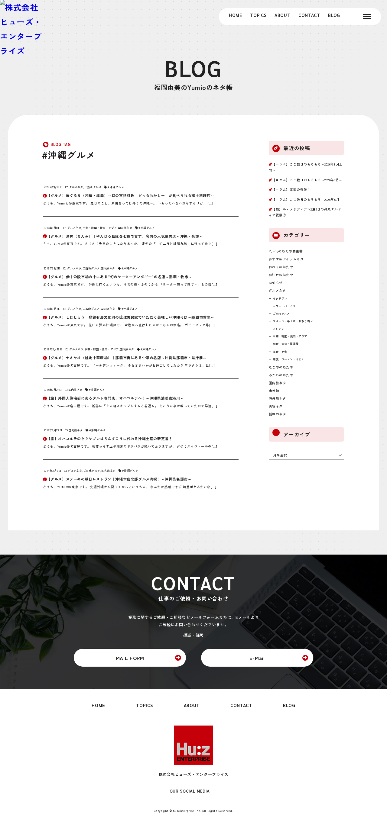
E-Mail (257, 657)
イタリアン (280, 298)
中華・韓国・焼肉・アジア (100, 228)
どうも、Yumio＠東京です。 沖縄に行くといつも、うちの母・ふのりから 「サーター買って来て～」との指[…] (130, 284)
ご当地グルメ (92, 187)
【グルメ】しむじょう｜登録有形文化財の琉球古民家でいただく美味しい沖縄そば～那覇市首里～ (130, 317)
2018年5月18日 (53, 349)
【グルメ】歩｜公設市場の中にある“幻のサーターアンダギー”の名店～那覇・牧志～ (119, 276)
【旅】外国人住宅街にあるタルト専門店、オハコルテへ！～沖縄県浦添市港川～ (115, 398)
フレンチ (278, 329)
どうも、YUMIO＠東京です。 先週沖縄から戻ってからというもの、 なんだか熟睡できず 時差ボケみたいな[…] (129, 486)
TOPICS (258, 15)
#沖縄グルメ (116, 187)
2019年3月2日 (52, 268)
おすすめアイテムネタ (286, 259)
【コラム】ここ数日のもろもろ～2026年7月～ (307, 180)
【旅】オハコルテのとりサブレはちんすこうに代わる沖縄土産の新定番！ (110, 438)
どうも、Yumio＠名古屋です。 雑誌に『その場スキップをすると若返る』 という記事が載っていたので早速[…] (130, 406)
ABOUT (282, 15)
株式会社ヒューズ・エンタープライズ (193, 774)
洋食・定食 (280, 351)
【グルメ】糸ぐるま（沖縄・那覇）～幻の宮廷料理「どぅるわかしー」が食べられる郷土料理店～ (130, 195)
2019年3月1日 (52, 309)
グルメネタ (76, 187)
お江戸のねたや (281, 274)
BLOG (334, 15)
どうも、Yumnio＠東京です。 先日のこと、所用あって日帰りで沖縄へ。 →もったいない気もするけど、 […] (128, 203)
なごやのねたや (281, 367)
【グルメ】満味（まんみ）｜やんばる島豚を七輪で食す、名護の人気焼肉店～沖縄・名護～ (125, 236)
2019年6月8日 (52, 228)
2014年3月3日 (52, 470)
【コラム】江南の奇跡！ (291, 189)
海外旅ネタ (277, 398)
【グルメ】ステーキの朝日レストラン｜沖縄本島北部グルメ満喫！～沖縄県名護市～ (119, 478)
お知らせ (276, 282)
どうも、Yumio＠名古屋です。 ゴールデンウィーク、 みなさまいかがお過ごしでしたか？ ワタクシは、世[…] (129, 365)
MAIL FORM (130, 657)
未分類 (274, 390)
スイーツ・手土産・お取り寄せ (293, 321)
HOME (235, 15)
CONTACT (309, 15)
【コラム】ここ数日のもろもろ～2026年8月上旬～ (306, 167)
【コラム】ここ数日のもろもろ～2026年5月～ (307, 199)
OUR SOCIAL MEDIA (190, 791)
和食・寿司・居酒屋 (285, 344)
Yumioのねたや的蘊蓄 (286, 251)
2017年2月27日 (53, 390)
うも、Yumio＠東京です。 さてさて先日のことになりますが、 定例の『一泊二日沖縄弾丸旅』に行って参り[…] (130, 243)
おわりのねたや (281, 267)
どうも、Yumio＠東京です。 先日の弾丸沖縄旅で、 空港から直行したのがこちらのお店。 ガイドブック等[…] (129, 325)
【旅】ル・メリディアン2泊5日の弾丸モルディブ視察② (305, 212)
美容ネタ (276, 406)
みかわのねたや (281, 375)
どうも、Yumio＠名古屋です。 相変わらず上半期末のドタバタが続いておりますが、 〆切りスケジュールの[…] (130, 446)
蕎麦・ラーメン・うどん (288, 359)
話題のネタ (277, 414)
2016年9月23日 (53, 430)
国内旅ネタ (125, 228)
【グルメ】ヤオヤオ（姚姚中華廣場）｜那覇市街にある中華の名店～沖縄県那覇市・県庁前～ (127, 357)
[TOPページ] (21, 29)
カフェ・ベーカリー (285, 306)
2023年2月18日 (53, 187)
